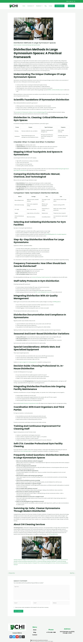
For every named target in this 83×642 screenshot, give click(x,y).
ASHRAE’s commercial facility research (55, 89)
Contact (50, 6)
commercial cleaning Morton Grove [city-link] (47, 563)
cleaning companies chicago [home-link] (20, 559)
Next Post (72, 573)
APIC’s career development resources (43, 292)
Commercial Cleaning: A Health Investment (41, 277)
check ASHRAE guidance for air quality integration (55, 234)
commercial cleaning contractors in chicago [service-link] (35, 559)
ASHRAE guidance (57, 301)
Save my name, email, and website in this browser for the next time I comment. (32, 607)
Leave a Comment (17, 45)
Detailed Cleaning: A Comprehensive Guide (29, 403)
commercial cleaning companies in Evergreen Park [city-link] (29, 563)
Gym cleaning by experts (26, 451)
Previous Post (11, 573)
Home (24, 6)
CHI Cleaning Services (53, 534)
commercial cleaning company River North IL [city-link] (27, 561)
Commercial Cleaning (26, 45)
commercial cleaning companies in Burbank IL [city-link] (47, 561)
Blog (46, 6)
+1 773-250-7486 (51, 632)
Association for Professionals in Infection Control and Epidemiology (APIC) (31, 112)
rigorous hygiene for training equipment (27, 362)
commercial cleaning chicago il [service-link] (51, 559)
